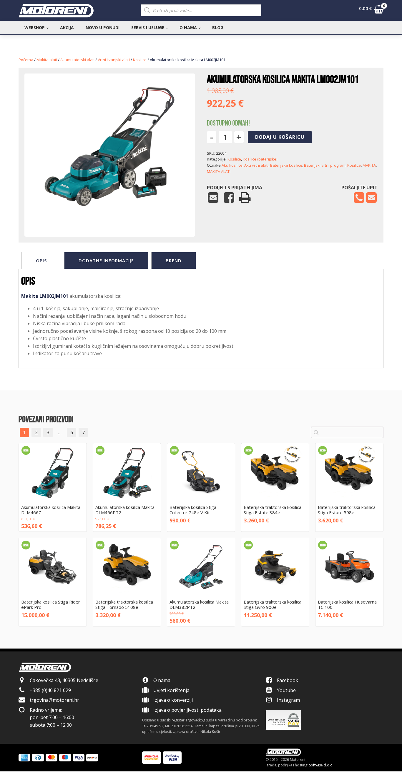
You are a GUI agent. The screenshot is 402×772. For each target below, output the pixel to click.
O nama (188, 27)
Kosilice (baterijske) (260, 159)
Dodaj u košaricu (280, 137)
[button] (371, 10)
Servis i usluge (147, 27)
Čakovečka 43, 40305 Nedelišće (64, 680)
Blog (217, 27)
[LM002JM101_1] (109, 218)
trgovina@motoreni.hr (54, 700)
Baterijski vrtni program (324, 165)
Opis (41, 260)
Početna (26, 59)
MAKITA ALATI (218, 171)
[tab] (41, 260)
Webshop (34, 27)
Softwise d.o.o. (321, 765)
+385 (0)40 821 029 (50, 690)
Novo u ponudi (102, 27)
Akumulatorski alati (77, 59)
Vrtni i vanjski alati (114, 59)
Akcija (67, 27)
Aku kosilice (232, 165)
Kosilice (140, 59)
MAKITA (369, 165)
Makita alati (46, 59)
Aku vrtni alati (256, 165)
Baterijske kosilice (286, 165)
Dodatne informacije (106, 260)
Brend (174, 260)
